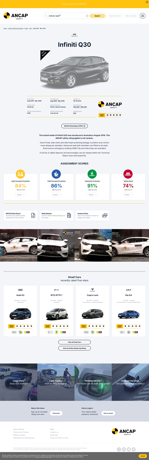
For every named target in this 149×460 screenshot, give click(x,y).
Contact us (54, 432)
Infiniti (26, 28)
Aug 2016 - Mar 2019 (39, 28)
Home (5, 28)
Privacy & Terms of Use (59, 438)
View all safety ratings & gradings (74, 348)
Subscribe (54, 435)
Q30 (30, 28)
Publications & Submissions (23, 438)
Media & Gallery (19, 435)
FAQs (52, 429)
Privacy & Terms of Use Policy (43, 457)
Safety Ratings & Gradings (15, 28)
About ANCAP (18, 429)
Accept (143, 456)
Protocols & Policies (21, 432)
